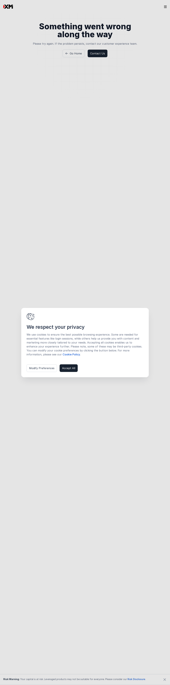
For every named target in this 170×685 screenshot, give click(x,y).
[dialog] (85, 342)
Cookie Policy (71, 354)
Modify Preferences (41, 368)
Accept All (68, 368)
